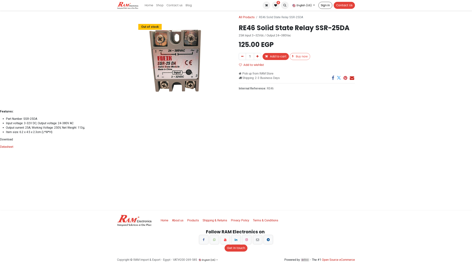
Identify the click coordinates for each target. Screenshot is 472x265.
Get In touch (236, 248)
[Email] (352, 78)
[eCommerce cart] (266, 5)
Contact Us (344, 5)
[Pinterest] (345, 78)
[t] (268, 239)
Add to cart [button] (278, 56)
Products (193, 220)
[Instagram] (246, 239)
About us (177, 220)
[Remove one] (242, 56)
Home (164, 220)
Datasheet (6, 147)
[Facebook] (333, 78)
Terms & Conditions (265, 220)
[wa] (214, 239)
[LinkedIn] (236, 239)
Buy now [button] (301, 56)
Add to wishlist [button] (253, 65)
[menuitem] (149, 5)
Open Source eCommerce (338, 260)
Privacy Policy (240, 220)
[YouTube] (225, 239)
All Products (247, 17)
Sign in (325, 5)
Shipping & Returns (215, 220)
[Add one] (257, 56)
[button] (285, 5)
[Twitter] (339, 78)
